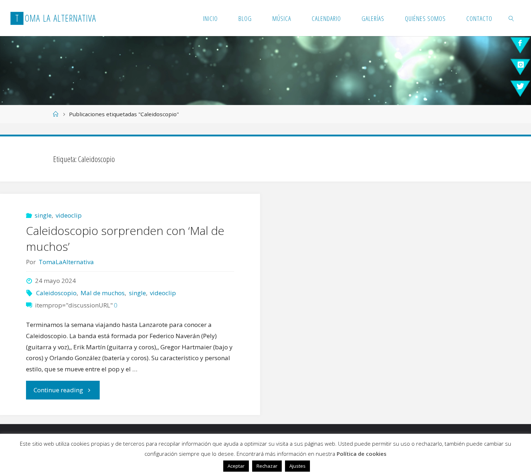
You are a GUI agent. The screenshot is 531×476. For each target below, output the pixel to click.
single (43, 215)
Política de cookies (362, 453)
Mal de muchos (103, 293)
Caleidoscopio (56, 293)
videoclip (69, 215)
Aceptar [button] (236, 466)
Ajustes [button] (297, 466)
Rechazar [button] (266, 466)
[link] (512, 18)
